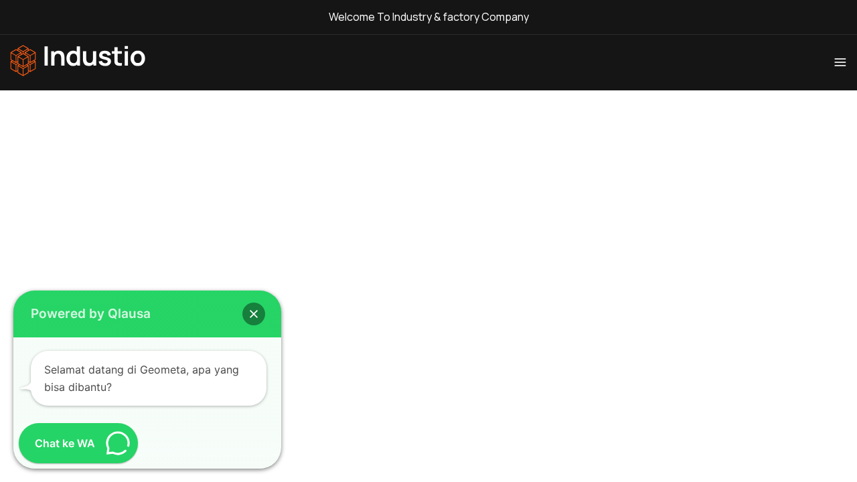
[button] (253, 314)
